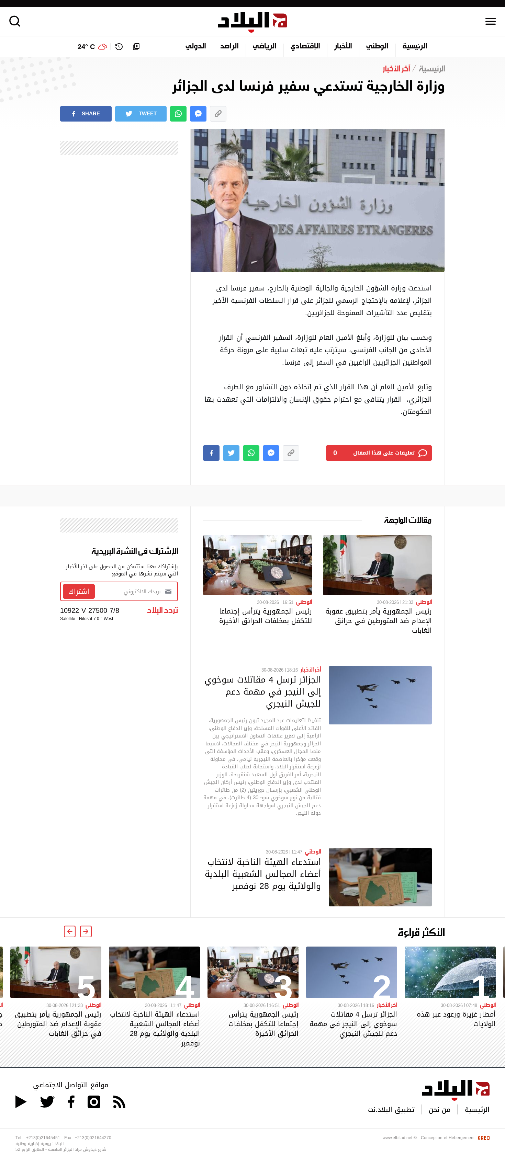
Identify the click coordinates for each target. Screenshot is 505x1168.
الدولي (196, 46)
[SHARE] (211, 453)
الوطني (377, 46)
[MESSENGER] (198, 114)
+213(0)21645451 (43, 1138)
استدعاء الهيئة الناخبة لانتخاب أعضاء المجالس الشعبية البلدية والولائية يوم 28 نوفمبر (263, 874)
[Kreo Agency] (483, 1138)
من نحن (439, 1109)
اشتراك (78, 591)
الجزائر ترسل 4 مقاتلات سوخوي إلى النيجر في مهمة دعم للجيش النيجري (262, 691)
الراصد (229, 46)
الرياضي (265, 46)
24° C (86, 46)
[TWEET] (231, 453)
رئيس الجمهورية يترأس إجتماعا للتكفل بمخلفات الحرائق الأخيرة (265, 616)
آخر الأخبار (311, 669)
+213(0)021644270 (93, 1138)
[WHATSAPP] (178, 114)
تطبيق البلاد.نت (391, 1109)
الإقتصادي (305, 46)
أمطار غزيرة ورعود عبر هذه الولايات (456, 1019)
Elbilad (252, 22)
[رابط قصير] (218, 114)
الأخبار (343, 46)
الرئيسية (415, 46)
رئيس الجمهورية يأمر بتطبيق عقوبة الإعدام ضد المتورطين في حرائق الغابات (378, 621)
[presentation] (86, 931)
